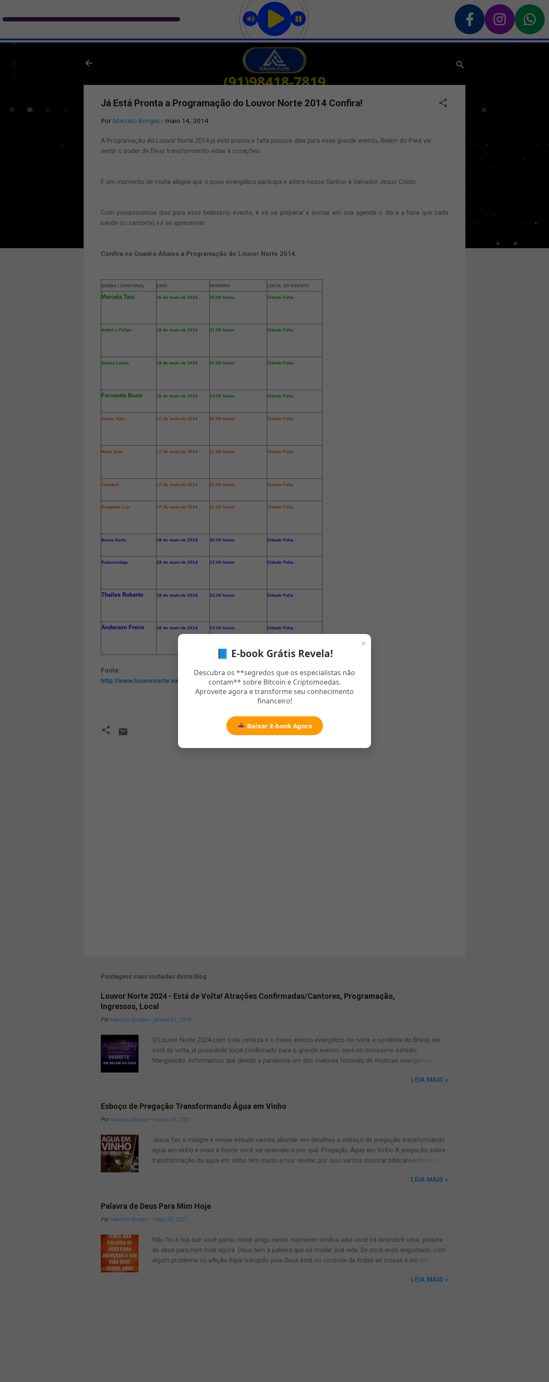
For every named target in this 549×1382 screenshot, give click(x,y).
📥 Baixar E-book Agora (274, 725)
